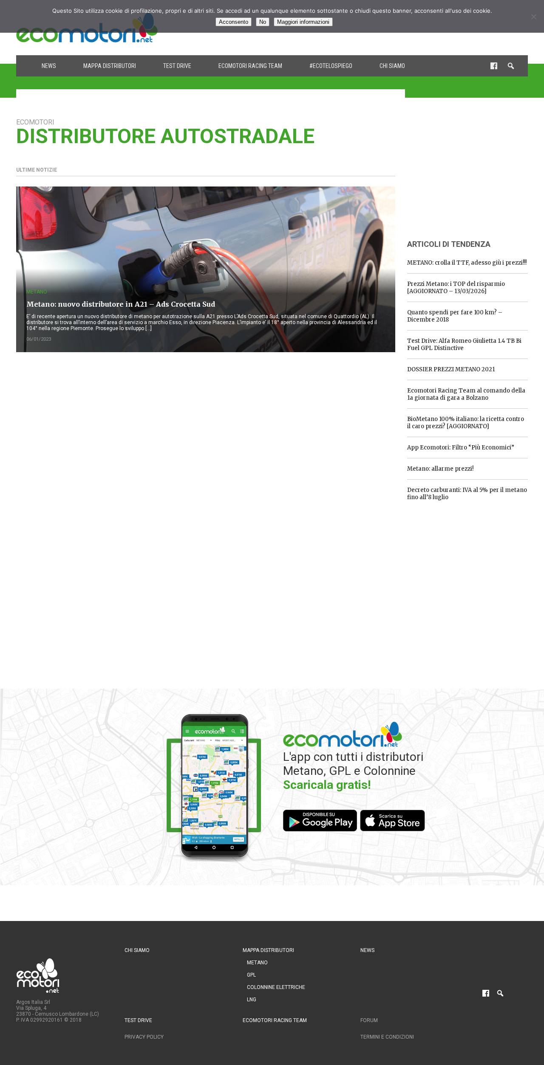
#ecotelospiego (330, 65)
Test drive (177, 65)
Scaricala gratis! (327, 785)
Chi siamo (392, 65)
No (262, 22)
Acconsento (233, 22)
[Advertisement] (471, 171)
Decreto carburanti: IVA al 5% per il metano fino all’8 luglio (467, 493)
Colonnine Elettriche (276, 987)
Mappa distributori (109, 65)
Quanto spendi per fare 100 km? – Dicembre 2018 (454, 316)
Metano (36, 292)
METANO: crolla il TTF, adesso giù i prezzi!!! (467, 262)
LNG (251, 1000)
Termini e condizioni (387, 1037)
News (49, 65)
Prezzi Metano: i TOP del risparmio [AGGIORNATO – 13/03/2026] (456, 287)
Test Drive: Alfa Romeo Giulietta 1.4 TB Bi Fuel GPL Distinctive (464, 344)
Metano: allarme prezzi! (440, 468)
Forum (369, 1020)
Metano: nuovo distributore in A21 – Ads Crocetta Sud (120, 304)
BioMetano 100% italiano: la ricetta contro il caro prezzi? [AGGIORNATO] (465, 422)
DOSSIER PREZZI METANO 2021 (451, 369)
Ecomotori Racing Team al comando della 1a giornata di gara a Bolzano (466, 394)
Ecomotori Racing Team (250, 65)
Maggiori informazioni (303, 22)
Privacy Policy (144, 1037)
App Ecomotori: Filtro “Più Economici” (460, 447)
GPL (251, 975)
